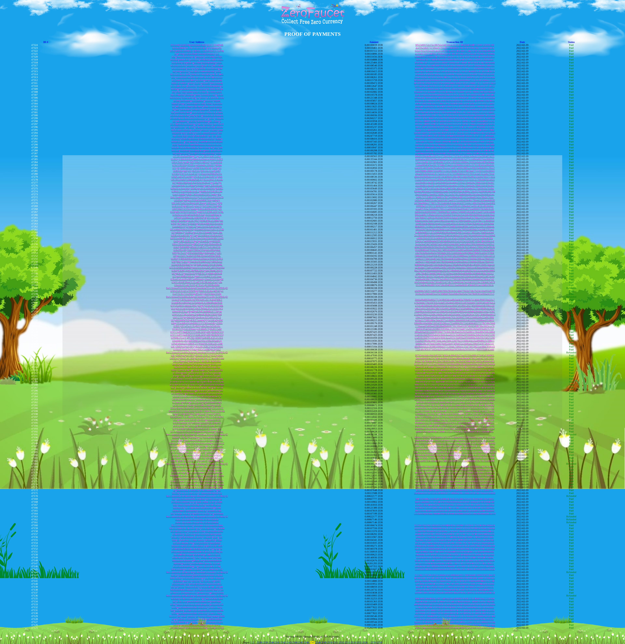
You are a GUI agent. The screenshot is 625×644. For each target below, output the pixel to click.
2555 (359, 642)
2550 (330, 642)
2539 (266, 642)
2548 (318, 642)
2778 (379, 642)
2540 (272, 642)
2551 (336, 642)
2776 (373, 642)
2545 (301, 642)
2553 (348, 642)
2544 (295, 642)
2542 (283, 642)
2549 (324, 642)
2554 (354, 642)
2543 (289, 642)
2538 (259, 642)
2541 (277, 642)
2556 (365, 642)
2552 (342, 642)
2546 (307, 642)
